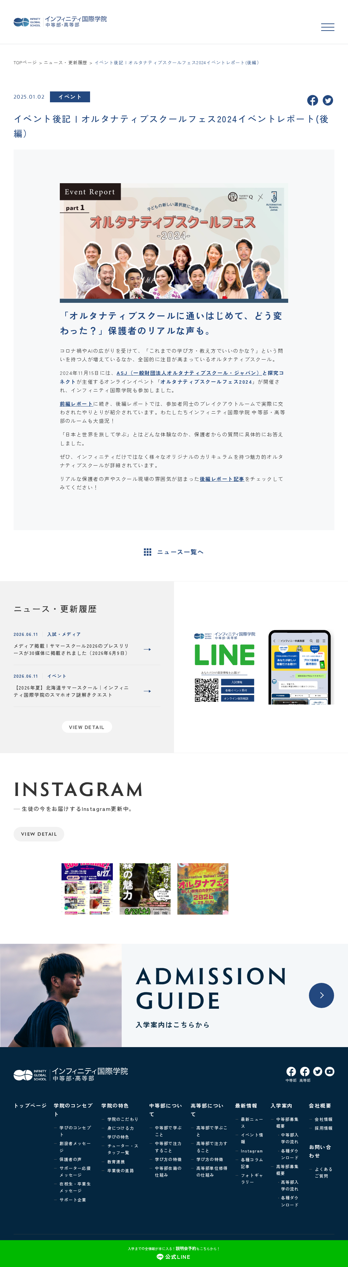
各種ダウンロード (290, 1154)
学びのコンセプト (75, 1131)
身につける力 (120, 1128)
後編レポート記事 (222, 478)
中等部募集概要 (287, 1122)
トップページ (30, 1105)
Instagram (252, 1150)
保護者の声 (70, 1159)
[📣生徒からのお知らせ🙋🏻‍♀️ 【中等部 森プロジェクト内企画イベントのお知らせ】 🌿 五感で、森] (145, 889)
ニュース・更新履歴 (66, 62)
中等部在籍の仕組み (168, 1171)
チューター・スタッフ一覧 (123, 1149)
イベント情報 (252, 1138)
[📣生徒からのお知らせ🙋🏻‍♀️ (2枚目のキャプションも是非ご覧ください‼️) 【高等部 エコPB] (87, 889)
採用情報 (324, 1128)
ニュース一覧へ (180, 552)
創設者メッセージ (75, 1146)
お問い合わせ (320, 1151)
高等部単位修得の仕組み (212, 1171)
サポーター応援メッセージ (75, 1171)
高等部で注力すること (212, 1146)
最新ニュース (252, 1122)
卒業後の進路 (120, 1170)
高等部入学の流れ (290, 1185)
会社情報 (324, 1119)
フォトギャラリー (252, 1178)
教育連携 (116, 1161)
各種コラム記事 (252, 1163)
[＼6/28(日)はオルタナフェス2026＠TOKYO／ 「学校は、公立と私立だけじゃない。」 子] (203, 889)
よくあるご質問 (324, 1172)
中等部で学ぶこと (168, 1131)
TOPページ (25, 62)
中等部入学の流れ (290, 1138)
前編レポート (76, 403)
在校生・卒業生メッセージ (75, 1187)
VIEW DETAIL (39, 834)
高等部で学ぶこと (212, 1131)
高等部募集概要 (287, 1169)
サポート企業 (72, 1199)
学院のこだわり (123, 1119)
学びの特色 (118, 1137)
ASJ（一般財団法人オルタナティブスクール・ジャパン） (189, 372)
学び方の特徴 (168, 1159)
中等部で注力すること (168, 1146)
